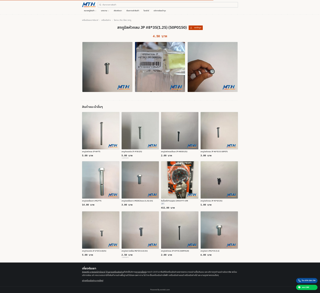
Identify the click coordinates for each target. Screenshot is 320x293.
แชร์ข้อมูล (197, 27)
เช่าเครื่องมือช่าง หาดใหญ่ (92, 280)
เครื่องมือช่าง (106, 20)
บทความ (104, 10)
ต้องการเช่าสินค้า (132, 10)
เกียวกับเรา (118, 10)
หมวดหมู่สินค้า (89, 10)
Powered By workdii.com (160, 289)
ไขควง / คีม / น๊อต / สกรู (122, 20)
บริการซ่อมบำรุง (160, 10)
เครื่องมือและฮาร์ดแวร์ (90, 20)
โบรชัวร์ (146, 10)
